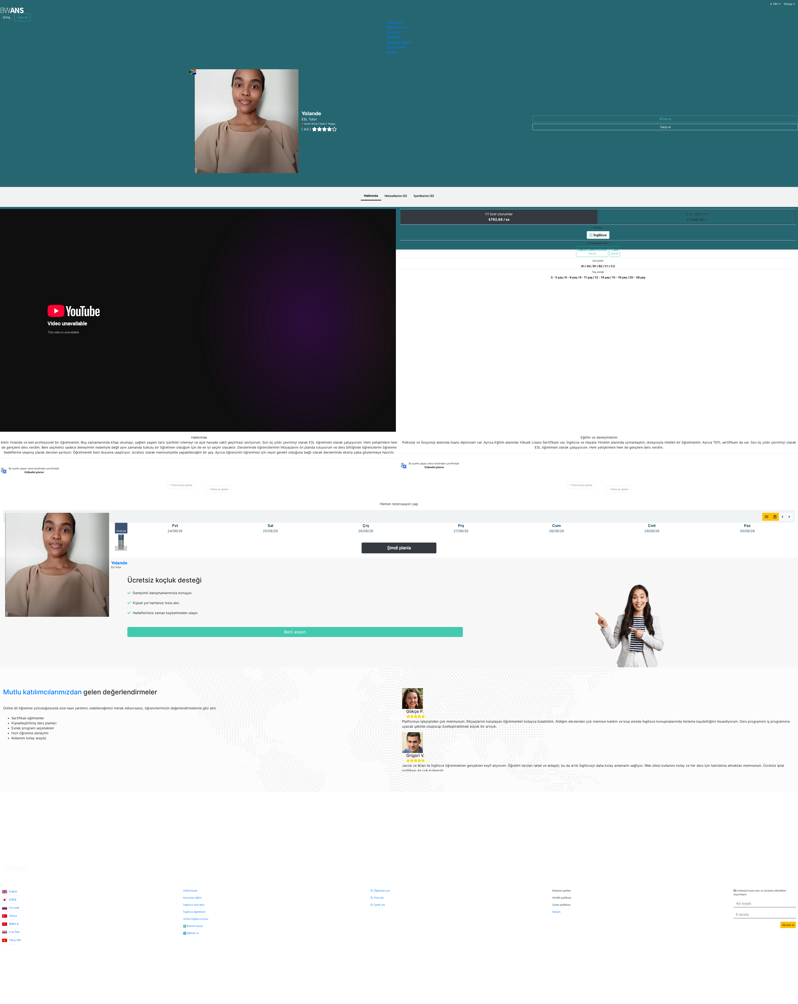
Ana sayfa (394, 22)
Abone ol (788, 925)
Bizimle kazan (193, 925)
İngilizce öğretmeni (194, 911)
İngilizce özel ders (193, 904)
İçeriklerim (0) (424, 196)
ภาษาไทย (14, 932)
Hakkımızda (396, 47)
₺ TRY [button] (774, 4)
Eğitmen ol (191, 933)
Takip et (665, 127)
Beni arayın (295, 631)
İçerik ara (394, 37)
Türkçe (12, 915)
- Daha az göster (218, 489)
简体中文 (13, 923)
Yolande (119, 562)
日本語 (12, 899)
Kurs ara (393, 32)
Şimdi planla (399, 547)
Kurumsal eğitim (399, 42)
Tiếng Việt (14, 940)
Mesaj (666, 119)
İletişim (392, 52)
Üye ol (22, 17)
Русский (13, 907)
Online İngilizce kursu (195, 918)
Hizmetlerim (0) (396, 196)
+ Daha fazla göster (181, 485)
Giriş (6, 17)
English (12, 891)
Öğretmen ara (397, 27)
